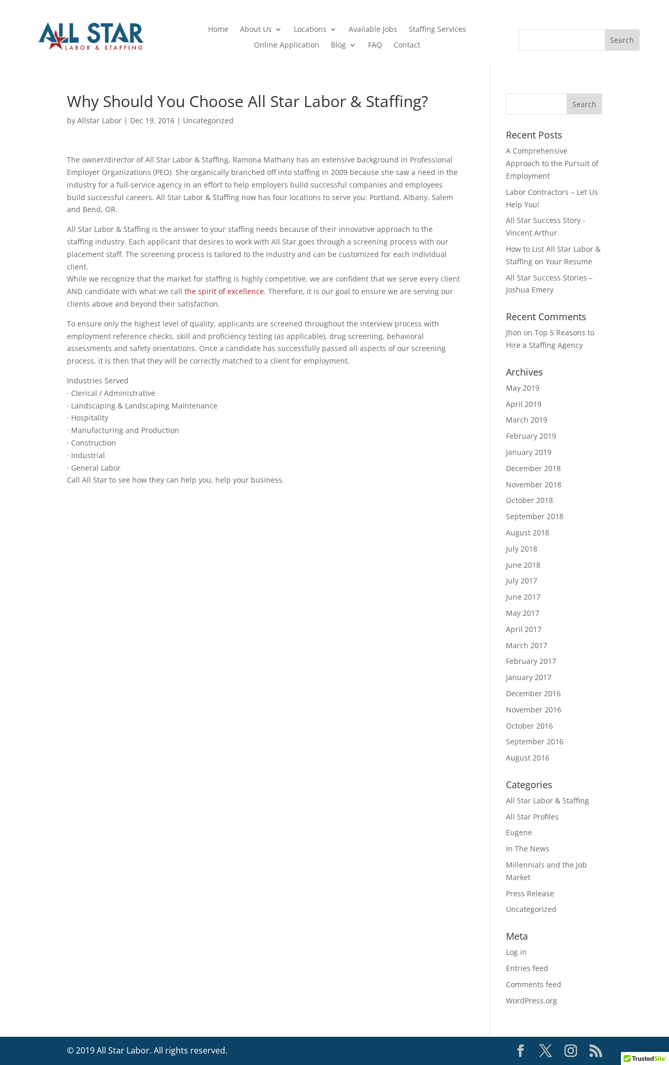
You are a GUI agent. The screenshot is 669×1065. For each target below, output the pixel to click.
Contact (407, 45)
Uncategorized (208, 120)
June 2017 (523, 597)
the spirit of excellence (224, 291)
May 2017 (522, 613)
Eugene (519, 832)
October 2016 (529, 726)
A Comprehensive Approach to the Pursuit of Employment (552, 163)
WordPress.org (531, 1000)
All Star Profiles (532, 817)
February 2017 (531, 661)
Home (218, 30)
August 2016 (527, 758)
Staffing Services (437, 30)
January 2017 (528, 677)
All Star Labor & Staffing (547, 800)
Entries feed (527, 968)
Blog (338, 45)
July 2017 (521, 581)
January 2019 (528, 452)
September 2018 (534, 516)
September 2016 (534, 741)
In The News (527, 848)
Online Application (286, 45)
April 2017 (523, 629)
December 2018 (533, 468)
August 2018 (527, 532)
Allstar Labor (99, 120)
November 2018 (533, 484)
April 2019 (523, 404)
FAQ (375, 45)
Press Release (530, 893)
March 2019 (526, 420)
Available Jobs (373, 30)
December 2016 (533, 693)
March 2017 (526, 645)
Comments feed (533, 984)
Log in (516, 952)
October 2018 (529, 500)
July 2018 (521, 549)
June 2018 (523, 565)
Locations (310, 30)
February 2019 (531, 436)
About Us (256, 30)
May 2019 (522, 388)
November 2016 (533, 710)
